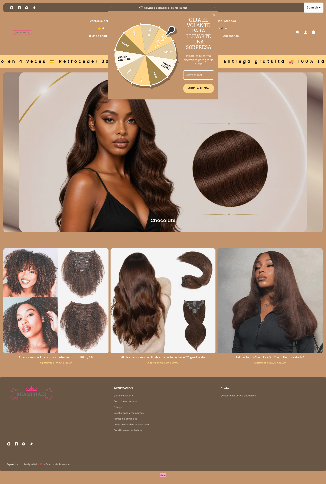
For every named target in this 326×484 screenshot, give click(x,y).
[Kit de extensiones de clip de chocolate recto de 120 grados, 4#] (163, 300)
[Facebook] (19, 8)
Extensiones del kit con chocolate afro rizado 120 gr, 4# (56, 357)
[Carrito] (314, 32)
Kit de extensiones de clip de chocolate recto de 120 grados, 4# (163, 357)
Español (11, 464)
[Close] (214, 15)
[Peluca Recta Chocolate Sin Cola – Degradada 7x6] (270, 300)
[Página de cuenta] (306, 32)
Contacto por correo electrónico (238, 395)
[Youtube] (26, 8)
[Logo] (22, 32)
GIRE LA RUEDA (198, 88)
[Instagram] (11, 8)
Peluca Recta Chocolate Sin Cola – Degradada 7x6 (270, 357)
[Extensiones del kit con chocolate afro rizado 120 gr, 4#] (55, 300)
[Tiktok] (34, 8)
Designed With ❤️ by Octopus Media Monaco (47, 464)
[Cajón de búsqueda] (297, 32)
